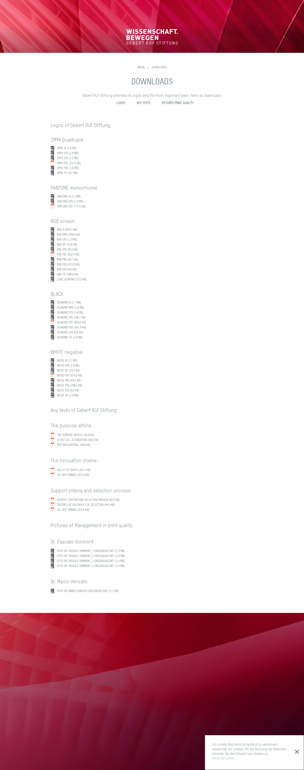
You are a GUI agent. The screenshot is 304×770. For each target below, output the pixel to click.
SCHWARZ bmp (70, 307)
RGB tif (68, 274)
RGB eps (67, 239)
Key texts (143, 103)
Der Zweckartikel (74, 445)
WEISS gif (68, 370)
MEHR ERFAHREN (223, 758)
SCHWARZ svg (70, 332)
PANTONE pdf (71, 206)
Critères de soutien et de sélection (86, 505)
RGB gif (67, 244)
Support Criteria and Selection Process (88, 500)
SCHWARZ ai (69, 302)
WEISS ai (67, 360)
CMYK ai (66, 148)
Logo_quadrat (71, 279)
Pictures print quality (178, 103)
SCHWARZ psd (71, 327)
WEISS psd (69, 385)
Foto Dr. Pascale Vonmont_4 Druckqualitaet (91, 566)
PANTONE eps (70, 201)
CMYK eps (68, 153)
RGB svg (67, 269)
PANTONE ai (69, 196)
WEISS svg (68, 390)
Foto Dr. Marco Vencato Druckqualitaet (88, 591)
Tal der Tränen (73, 475)
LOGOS (120, 103)
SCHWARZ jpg (71, 317)
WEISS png (69, 380)
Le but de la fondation (77, 440)
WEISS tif (68, 395)
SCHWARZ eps (70, 312)
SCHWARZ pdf (71, 322)
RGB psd (68, 264)
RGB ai (67, 229)
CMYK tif (67, 173)
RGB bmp (68, 234)
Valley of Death (74, 470)
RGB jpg (67, 249)
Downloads (159, 67)
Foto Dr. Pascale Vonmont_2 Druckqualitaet (91, 556)
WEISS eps (68, 365)
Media (141, 67)
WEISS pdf (69, 375)
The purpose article (75, 435)
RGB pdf (68, 254)
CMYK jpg (67, 158)
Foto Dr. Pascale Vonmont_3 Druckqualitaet (91, 561)
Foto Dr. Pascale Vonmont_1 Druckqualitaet (91, 551)
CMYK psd (68, 168)
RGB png (67, 259)
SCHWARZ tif (70, 337)
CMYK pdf (69, 163)
